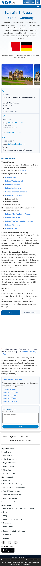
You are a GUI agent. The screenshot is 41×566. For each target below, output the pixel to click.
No (27, 436)
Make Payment (8, 466)
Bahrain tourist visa (12, 184)
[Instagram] (16, 542)
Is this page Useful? (11, 436)
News (5, 512)
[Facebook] (3, 542)
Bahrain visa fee (11, 228)
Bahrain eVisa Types (12, 225)
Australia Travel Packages (12, 495)
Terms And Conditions (17, 557)
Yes (22, 436)
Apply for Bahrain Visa (12, 380)
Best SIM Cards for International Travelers (19, 508)
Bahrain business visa (13, 188)
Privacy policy (22, 564)
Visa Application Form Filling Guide (16, 487)
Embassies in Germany (10, 395)
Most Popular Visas (9, 389)
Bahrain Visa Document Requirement (19, 221)
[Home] (8, 2)
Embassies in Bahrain (9, 401)
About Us (6, 538)
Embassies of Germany (10, 392)
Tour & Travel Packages (11, 491)
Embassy (6, 480)
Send (20, 426)
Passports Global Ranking (12, 484)
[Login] (38, 2)
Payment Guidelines (10, 463)
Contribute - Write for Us (12, 519)
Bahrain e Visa (10, 177)
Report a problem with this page (20, 440)
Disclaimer (7, 523)
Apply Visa (7, 452)
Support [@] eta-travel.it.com (14, 531)
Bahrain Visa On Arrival (14, 181)
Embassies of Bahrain (9, 398)
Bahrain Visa (25, 170)
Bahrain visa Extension (13, 195)
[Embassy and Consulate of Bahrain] (14, 46)
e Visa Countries (9, 473)
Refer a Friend (8, 526)
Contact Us (7, 535)
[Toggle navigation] (37, 6)
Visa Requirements (10, 459)
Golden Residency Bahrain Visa (16, 192)
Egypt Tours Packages (11, 498)
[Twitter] (9, 542)
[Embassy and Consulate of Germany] (26, 46)
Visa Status (7, 455)
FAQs (5, 516)
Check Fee (7, 470)
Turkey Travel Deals (10, 502)
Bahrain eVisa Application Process (18, 214)
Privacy (28, 557)
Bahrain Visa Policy (12, 218)
